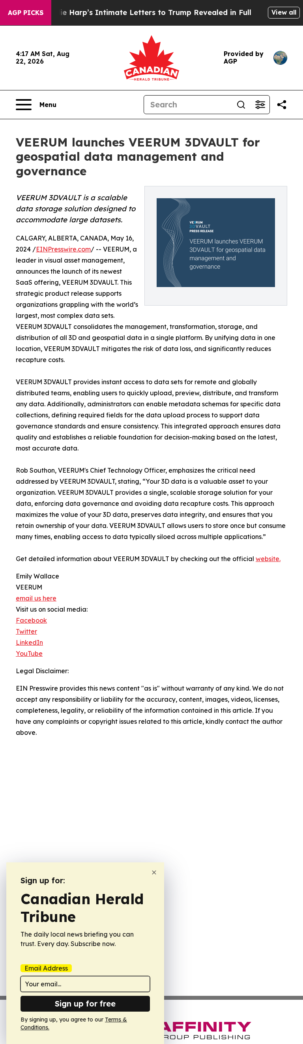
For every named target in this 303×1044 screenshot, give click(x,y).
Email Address (46, 968)
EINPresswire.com (63, 249)
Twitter (26, 631)
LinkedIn (29, 642)
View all (283, 12)
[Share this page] (281, 105)
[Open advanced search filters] (260, 105)
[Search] (241, 105)
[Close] (154, 872)
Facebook (31, 620)
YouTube (29, 653)
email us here (36, 598)
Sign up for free (85, 1003)
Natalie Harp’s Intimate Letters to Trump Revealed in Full (145, 12)
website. (268, 559)
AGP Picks (25, 13)
